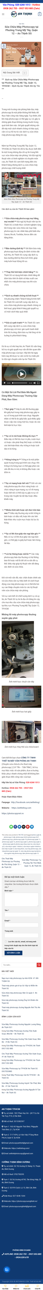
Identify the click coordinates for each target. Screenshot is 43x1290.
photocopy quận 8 (9, 844)
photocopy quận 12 (8, 842)
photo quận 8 (36, 835)
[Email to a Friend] (23, 827)
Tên (7, 910)
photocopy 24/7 (33, 837)
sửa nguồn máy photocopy (13, 853)
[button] (21, 374)
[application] (21, 374)
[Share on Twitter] (19, 827)
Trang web (9, 931)
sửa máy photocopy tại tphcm (31, 851)
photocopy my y (7, 839)
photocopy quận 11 (33, 839)
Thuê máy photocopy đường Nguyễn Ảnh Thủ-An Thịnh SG (21, 1008)
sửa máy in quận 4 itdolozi (32, 846)
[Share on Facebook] (15, 827)
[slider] (19, 383)
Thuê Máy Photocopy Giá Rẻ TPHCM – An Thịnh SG (21, 1076)
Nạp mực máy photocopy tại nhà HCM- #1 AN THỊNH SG (20, 979)
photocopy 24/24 (21, 837)
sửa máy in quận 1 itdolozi (14, 846)
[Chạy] (5, 383)
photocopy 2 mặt (9, 837)
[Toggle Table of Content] (23, 73)
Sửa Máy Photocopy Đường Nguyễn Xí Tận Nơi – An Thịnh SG (21, 1091)
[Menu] (3, 14)
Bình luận (9, 891)
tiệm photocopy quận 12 (30, 853)
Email (7, 921)
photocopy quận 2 (22, 842)
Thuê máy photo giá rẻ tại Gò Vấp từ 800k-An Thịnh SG (19, 987)
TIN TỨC (21, 24)
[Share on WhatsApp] (11, 827)
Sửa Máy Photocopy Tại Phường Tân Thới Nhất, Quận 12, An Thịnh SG (31, 863)
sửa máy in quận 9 (8, 849)
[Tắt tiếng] (34, 383)
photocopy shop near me (24, 844)
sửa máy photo (19, 849)
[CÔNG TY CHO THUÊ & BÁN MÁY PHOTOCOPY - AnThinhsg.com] (21, 14)
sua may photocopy (31, 849)
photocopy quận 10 (20, 839)
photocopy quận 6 (35, 842)
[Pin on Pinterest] (28, 827)
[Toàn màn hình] (38, 383)
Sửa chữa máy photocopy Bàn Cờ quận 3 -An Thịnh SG (19, 994)
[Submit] (39, 965)
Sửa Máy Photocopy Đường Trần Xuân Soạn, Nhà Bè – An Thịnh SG (19, 1032)
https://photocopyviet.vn (13, 813)
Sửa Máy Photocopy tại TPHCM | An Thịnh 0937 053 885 (21, 1047)
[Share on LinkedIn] (32, 827)
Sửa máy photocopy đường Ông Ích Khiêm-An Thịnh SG (20, 1001)
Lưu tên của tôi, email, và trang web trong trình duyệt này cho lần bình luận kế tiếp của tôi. (21, 945)
